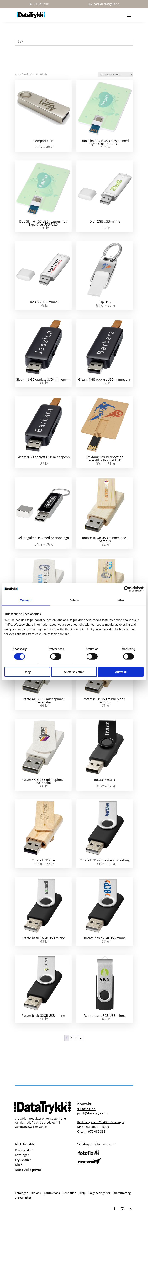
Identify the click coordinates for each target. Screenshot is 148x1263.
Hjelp (84, 1193)
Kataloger (22, 1155)
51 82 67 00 (86, 1109)
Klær (18, 1165)
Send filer (69, 1193)
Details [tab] (74, 600)
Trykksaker (23, 1160)
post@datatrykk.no (92, 1113)
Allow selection (74, 672)
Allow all (121, 672)
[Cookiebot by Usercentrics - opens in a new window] (127, 589)
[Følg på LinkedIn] (130, 1209)
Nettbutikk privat (28, 1170)
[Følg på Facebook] (115, 1209)
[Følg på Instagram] (122, 1209)
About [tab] (122, 600)
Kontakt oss (52, 1193)
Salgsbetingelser (99, 1193)
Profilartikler (24, 1150)
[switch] (55, 656)
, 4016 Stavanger (100, 1122)
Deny (27, 672)
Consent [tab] (25, 600)
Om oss (36, 1193)
